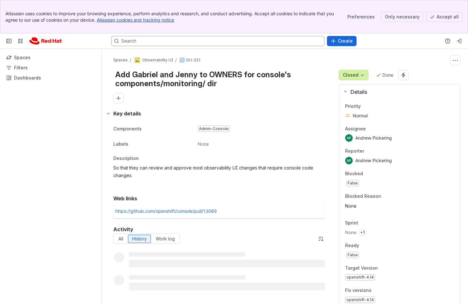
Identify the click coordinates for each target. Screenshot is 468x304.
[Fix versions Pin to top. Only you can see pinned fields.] (385, 290)
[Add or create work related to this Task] (118, 98)
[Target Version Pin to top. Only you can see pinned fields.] (391, 268)
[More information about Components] (148, 129)
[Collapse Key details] (108, 113)
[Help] (448, 41)
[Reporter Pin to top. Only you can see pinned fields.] (369, 151)
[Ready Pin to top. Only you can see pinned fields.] (373, 245)
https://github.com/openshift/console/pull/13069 (166, 211)
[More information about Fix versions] (377, 291)
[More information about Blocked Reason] (387, 196)
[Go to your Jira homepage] (45, 41)
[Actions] (455, 60)
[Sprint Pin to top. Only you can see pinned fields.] (372, 223)
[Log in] (459, 41)
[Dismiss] (134, 254)
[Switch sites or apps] (20, 41)
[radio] (120, 239)
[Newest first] (321, 239)
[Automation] (403, 75)
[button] (397, 91)
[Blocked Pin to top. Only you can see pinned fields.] (376, 173)
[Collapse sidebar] (9, 41)
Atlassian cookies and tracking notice (135, 20)
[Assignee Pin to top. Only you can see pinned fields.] (370, 128)
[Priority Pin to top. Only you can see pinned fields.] (374, 106)
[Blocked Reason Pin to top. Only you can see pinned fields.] (395, 196)
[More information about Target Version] (384, 268)
